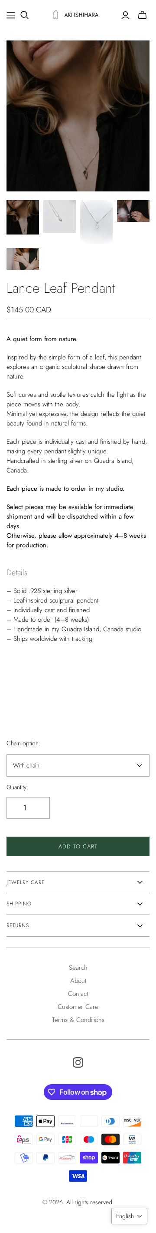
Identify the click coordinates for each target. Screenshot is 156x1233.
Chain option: (23, 743)
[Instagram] (78, 1062)
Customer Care (78, 1007)
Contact (78, 993)
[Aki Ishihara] (78, 13)
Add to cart (78, 846)
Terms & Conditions (78, 1020)
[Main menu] (10, 15)
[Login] (125, 15)
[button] (129, 1216)
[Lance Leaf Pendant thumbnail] (22, 217)
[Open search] (24, 15)
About (78, 980)
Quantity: (17, 787)
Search (78, 967)
